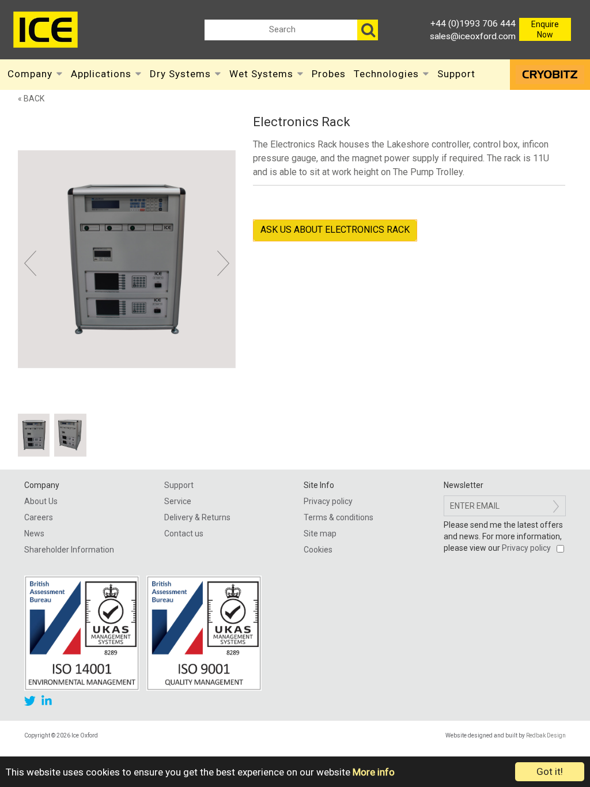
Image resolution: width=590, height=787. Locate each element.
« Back (31, 98)
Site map (320, 533)
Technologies (386, 74)
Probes (329, 74)
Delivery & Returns (197, 517)
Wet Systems (261, 74)
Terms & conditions (338, 517)
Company (29, 74)
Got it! (549, 771)
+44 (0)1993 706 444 (473, 23)
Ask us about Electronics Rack (335, 229)
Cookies (318, 549)
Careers (38, 517)
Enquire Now (545, 29)
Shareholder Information (69, 549)
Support (456, 74)
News (34, 533)
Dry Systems (180, 74)
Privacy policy (328, 501)
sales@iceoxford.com (473, 36)
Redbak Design (546, 735)
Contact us (183, 533)
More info (374, 772)
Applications (101, 74)
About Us (41, 501)
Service (177, 501)
